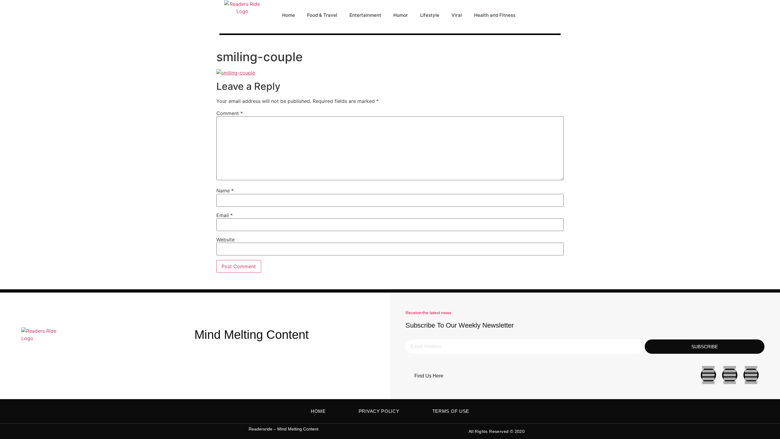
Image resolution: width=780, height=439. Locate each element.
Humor (400, 15)
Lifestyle (429, 15)
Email (224, 215)
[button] (554, 15)
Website (225, 239)
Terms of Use (450, 411)
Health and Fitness (495, 15)
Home (288, 15)
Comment (229, 113)
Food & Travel (322, 15)
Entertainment (365, 15)
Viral (457, 15)
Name (225, 190)
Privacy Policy (379, 411)
